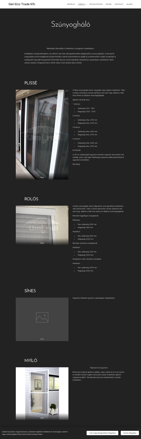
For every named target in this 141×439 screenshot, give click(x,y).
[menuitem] (72, 4)
